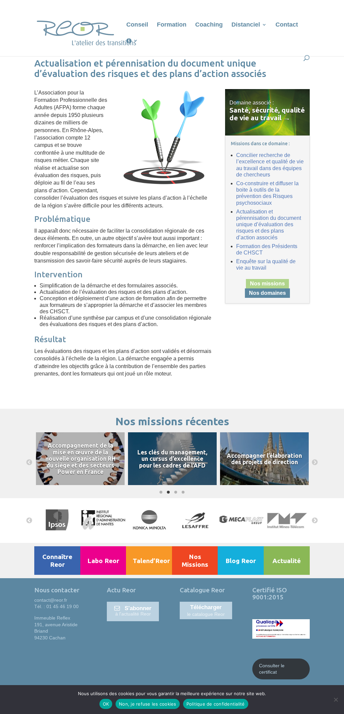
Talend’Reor (151, 560)
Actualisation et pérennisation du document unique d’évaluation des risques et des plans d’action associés (268, 224)
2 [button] (167, 492)
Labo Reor (103, 560)
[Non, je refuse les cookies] (335, 699)
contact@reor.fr (50, 600)
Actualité (286, 560)
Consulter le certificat (272, 669)
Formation (171, 25)
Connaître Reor (57, 560)
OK (106, 704)
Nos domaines (267, 293)
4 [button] (182, 492)
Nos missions (267, 283)
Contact (286, 25)
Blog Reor (240, 560)
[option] (80, 462)
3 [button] (174, 492)
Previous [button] (29, 462)
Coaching (209, 25)
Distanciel (245, 25)
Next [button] (314, 462)
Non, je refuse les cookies (147, 704)
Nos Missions (195, 560)
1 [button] (160, 492)
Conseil (137, 25)
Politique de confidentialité (215, 704)
